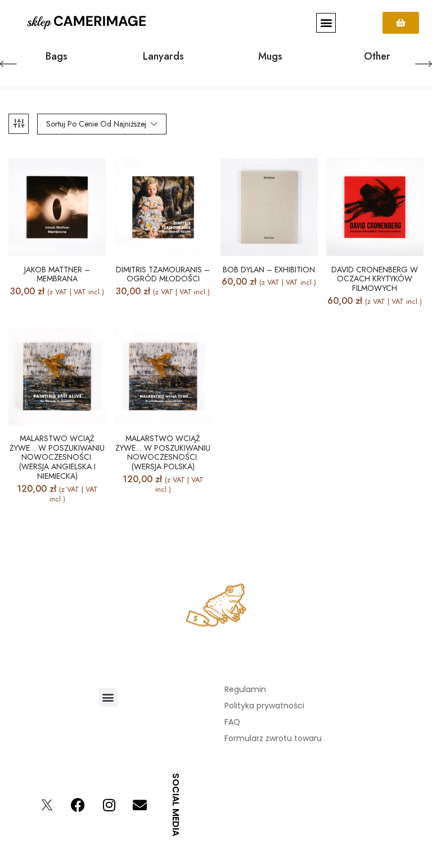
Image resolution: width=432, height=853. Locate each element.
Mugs (270, 57)
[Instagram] (109, 805)
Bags (57, 57)
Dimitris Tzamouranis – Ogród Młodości (163, 274)
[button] (326, 23)
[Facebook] (78, 805)
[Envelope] (140, 805)
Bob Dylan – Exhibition (269, 270)
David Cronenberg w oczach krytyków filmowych (374, 279)
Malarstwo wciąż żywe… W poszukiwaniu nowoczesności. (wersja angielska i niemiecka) (57, 457)
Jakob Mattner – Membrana (57, 274)
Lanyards (163, 57)
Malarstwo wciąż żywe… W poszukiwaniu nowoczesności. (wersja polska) (162, 453)
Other (377, 57)
